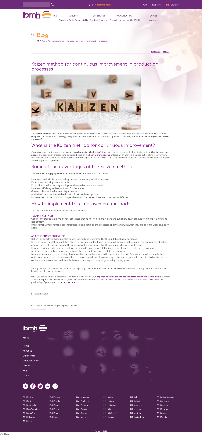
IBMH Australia (135, 413)
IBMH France (54, 409)
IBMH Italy (134, 397)
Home (54, 15)
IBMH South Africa (137, 417)
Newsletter (155, 4)
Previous (156, 51)
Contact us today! (67, 282)
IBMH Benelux (81, 413)
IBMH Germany (82, 405)
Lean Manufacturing (99, 154)
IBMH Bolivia (108, 397)
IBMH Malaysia (82, 417)
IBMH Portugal (108, 401)
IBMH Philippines (109, 405)
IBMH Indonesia (29, 417)
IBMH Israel (53, 417)
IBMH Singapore (109, 417)
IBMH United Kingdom (165, 397)
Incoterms (153, 20)
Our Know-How (30, 360)
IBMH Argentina (136, 405)
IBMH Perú (27, 401)
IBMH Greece (162, 413)
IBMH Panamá (54, 397)
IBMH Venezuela (163, 401)
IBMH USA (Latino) (110, 413)
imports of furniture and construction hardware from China (128, 276)
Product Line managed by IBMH (125, 20)
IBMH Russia (54, 405)
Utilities (27, 365)
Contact (27, 375)
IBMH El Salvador (82, 401)
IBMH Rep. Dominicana (31, 409)
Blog (43, 41)
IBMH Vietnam (28, 421)
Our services (29, 355)
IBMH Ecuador (54, 401)
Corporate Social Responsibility (73, 20)
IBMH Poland (135, 401)
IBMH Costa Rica (29, 413)
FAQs (144, 4)
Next (166, 51)
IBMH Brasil (53, 413)
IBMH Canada (81, 409)
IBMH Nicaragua (82, 397)
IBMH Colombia (136, 409)
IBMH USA (107, 409)
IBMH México (28, 397)
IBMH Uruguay (162, 405)
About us (27, 350)
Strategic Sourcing (98, 20)
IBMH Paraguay (162, 409)
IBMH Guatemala (29, 405)
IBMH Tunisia (162, 417)
